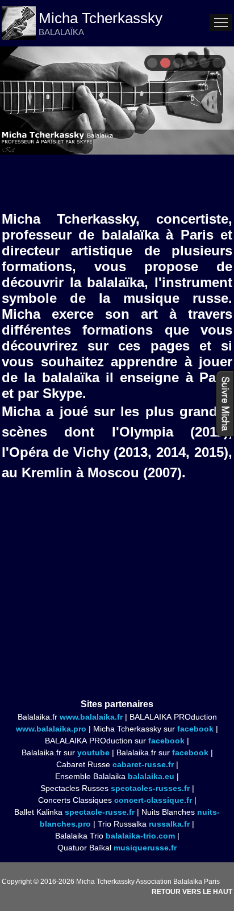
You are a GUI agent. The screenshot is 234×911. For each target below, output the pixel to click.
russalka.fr (169, 823)
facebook (195, 728)
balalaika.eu (151, 776)
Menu (221, 22)
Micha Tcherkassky (100, 18)
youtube (93, 752)
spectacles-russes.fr (150, 788)
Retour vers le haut (192, 892)
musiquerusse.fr (145, 847)
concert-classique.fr (153, 800)
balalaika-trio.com (140, 835)
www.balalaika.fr (91, 716)
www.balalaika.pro (51, 728)
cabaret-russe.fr (143, 764)
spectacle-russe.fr (100, 811)
